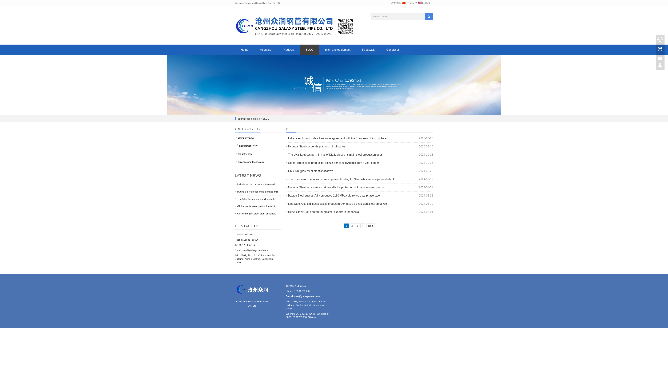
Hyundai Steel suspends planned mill (257, 191)
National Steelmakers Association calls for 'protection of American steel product (336, 187)
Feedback (368, 49)
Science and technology (251, 161)
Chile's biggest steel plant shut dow (256, 213)
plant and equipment (337, 49)
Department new (248, 145)
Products (288, 49)
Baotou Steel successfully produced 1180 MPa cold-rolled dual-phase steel (334, 195)
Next (370, 226)
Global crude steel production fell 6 (256, 206)
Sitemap (312, 317)
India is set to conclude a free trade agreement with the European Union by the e (337, 138)
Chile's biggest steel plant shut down (310, 171)
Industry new (245, 153)
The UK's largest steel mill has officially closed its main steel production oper (335, 154)
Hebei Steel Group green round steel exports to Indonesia (323, 211)
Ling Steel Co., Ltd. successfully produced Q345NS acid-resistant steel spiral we (337, 203)
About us (265, 49)
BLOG (309, 49)
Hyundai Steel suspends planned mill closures (316, 146)
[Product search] (429, 16)
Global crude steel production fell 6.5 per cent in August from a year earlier (333, 162)
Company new (246, 137)
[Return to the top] (660, 66)
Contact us (393, 49)
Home (244, 49)
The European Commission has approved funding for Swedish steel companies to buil (341, 179)
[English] (424, 3)
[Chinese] (408, 3)
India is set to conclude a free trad (256, 184)
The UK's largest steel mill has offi (256, 199)
